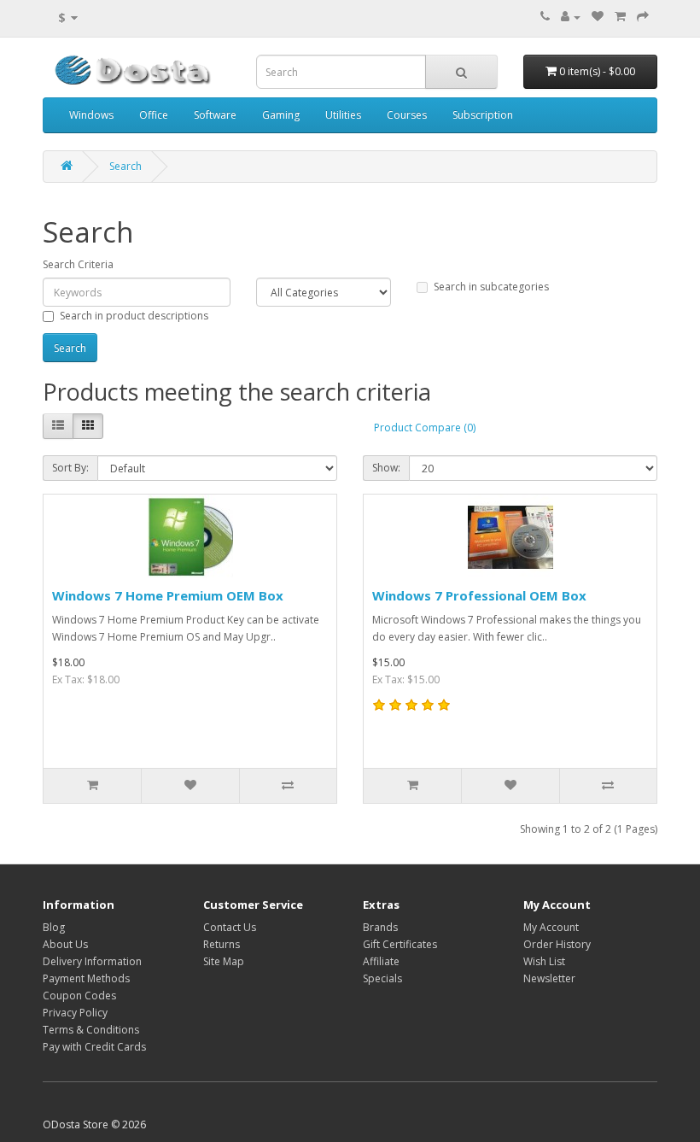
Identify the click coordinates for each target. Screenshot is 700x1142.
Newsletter (549, 978)
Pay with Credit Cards (94, 1047)
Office (153, 115)
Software (215, 115)
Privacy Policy (75, 1012)
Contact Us (229, 927)
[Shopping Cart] (620, 16)
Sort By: (70, 467)
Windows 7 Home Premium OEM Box (167, 595)
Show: (386, 467)
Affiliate (381, 961)
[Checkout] (643, 16)
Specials (382, 978)
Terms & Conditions (91, 1029)
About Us (65, 944)
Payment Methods (86, 978)
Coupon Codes (79, 995)
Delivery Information (92, 961)
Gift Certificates (400, 944)
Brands (380, 927)
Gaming (281, 115)
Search (125, 166)
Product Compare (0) (424, 427)
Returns (221, 944)
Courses (407, 115)
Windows (91, 115)
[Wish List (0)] (598, 16)
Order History (557, 944)
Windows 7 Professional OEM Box (479, 595)
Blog (54, 927)
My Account (551, 927)
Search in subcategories (491, 286)
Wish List (544, 961)
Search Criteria (78, 264)
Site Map (223, 961)
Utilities (343, 115)
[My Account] (570, 16)
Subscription (482, 115)
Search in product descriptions (134, 315)
